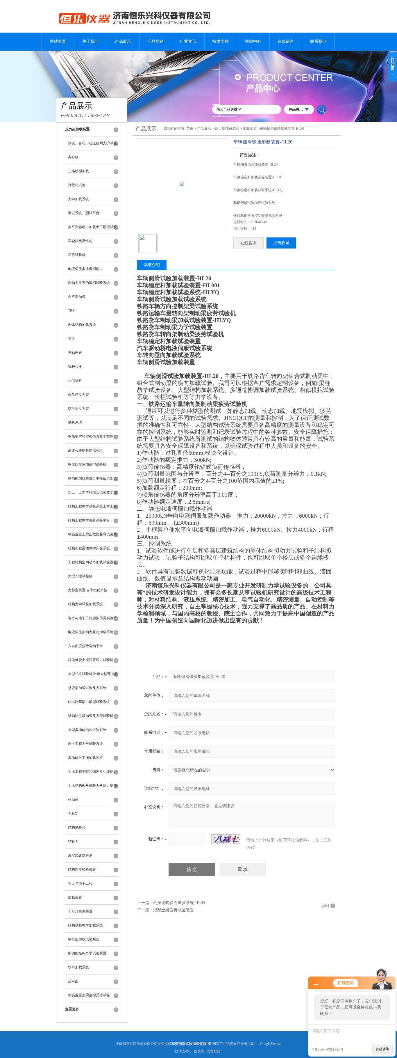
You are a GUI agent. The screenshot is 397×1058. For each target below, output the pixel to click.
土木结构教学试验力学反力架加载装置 (92, 788)
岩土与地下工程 (80, 883)
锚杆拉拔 (75, 367)
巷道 (71, 339)
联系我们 (318, 41)
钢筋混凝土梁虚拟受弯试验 (89, 995)
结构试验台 (76, 828)
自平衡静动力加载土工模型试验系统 (92, 229)
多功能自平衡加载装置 (85, 758)
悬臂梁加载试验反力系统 (87, 688)
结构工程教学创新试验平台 (89, 520)
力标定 (73, 814)
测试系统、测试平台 (83, 213)
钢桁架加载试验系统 (83, 939)
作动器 (73, 800)
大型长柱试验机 (80, 576)
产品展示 (123, 41)
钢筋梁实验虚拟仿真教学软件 (90, 436)
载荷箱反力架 (78, 395)
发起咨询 (382, 1049)
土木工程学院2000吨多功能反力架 (92, 774)
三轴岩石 (75, 353)
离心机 (73, 157)
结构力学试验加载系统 (85, 604)
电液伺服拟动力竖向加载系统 (90, 632)
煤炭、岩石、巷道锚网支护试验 (92, 143)
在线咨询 (248, 243)
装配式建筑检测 (80, 855)
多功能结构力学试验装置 (87, 953)
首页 (189, 129)
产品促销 (155, 41)
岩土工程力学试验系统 (85, 744)
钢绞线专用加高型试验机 (87, 464)
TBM (72, 311)
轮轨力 (73, 841)
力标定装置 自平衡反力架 (87, 590)
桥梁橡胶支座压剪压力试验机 (90, 660)
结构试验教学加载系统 (85, 925)
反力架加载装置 (227, 129)
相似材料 (75, 381)
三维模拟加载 (78, 171)
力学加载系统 (78, 199)
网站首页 (58, 41)
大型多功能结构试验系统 (87, 730)
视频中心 (253, 41)
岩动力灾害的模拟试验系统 (89, 283)
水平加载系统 (78, 967)
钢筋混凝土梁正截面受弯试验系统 (92, 537)
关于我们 (90, 41)
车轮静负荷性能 (80, 241)
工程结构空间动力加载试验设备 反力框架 (92, 564)
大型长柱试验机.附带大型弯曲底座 (93, 676)
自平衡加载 (76, 297)
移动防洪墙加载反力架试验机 (90, 716)
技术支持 (220, 41)
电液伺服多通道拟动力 (85, 269)
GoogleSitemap (270, 1044)
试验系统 (75, 422)
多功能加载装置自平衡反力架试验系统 (92, 481)
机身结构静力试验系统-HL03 (179, 903)
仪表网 (199, 1051)
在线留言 (286, 41)
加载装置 (75, 897)
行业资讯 (188, 41)
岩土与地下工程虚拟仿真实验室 (92, 618)
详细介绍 (152, 265)
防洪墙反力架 (78, 408)
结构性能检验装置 (82, 869)
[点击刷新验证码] (225, 839)
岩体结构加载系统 (82, 325)
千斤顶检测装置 (80, 911)
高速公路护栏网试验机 (85, 450)
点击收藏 (281, 243)
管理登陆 (214, 1051)
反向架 (73, 981)
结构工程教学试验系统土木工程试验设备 (92, 509)
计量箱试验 (76, 185)
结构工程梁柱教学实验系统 (89, 548)
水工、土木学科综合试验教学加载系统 (92, 495)
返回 (325, 905)
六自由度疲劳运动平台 (85, 646)
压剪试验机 (76, 255)
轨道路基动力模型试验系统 (89, 702)
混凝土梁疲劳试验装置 (173, 910)
